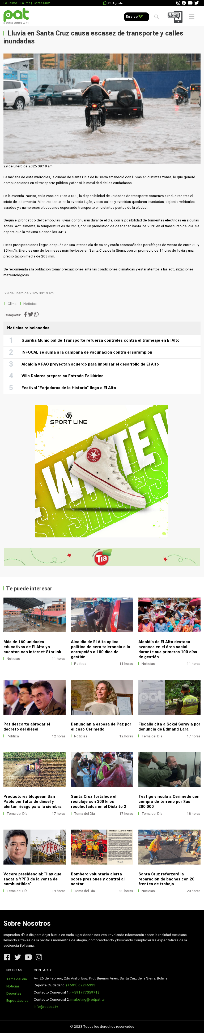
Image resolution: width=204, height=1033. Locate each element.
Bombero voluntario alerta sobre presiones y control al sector (98, 879)
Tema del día (16, 979)
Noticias (30, 304)
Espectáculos (17, 1001)
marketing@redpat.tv (87, 999)
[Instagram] (178, 3)
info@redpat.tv (46, 1007)
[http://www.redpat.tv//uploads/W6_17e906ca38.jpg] (169, 769)
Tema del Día (152, 736)
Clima (12, 304)
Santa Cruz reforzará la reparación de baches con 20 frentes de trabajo (166, 879)
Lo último (10, 3)
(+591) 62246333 (80, 985)
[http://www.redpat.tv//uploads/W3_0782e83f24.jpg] (169, 847)
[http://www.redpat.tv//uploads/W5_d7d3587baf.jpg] (34, 847)
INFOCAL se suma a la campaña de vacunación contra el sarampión (87, 352)
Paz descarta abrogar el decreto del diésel (26, 727)
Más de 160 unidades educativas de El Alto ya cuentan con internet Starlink (32, 646)
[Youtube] (190, 3)
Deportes (14, 993)
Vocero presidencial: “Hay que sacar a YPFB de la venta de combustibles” (32, 879)
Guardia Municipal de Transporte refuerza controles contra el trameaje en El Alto (101, 340)
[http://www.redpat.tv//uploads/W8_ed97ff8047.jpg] (34, 769)
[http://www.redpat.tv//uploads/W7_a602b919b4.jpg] (102, 769)
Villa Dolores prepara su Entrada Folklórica (63, 375)
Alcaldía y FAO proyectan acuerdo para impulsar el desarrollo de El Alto (90, 364)
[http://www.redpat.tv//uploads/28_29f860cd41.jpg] (34, 615)
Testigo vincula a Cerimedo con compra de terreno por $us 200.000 (168, 801)
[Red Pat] (16, 16)
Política (80, 664)
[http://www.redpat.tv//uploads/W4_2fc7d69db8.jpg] (102, 847)
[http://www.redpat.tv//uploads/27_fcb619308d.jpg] (102, 615)
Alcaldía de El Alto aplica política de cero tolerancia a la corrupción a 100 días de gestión (100, 649)
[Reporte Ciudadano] (176, 17)
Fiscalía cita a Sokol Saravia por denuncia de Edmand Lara (169, 727)
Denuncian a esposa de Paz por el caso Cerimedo (101, 727)
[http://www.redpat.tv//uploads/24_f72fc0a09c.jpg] (34, 697)
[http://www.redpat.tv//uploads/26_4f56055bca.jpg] (169, 615)
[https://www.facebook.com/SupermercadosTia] (101, 557)
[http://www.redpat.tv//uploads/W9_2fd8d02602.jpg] (169, 697)
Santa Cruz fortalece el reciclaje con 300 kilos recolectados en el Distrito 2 (98, 801)
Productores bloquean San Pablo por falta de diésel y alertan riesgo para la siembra (32, 801)
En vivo (132, 17)
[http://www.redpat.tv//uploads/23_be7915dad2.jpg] (102, 697)
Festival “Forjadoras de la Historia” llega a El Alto (69, 387)
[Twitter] (196, 3)
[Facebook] (184, 3)
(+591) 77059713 (85, 992)
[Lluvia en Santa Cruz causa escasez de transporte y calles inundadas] (101, 109)
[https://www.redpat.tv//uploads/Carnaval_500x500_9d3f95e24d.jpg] (101, 471)
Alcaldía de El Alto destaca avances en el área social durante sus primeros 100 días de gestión (167, 649)
